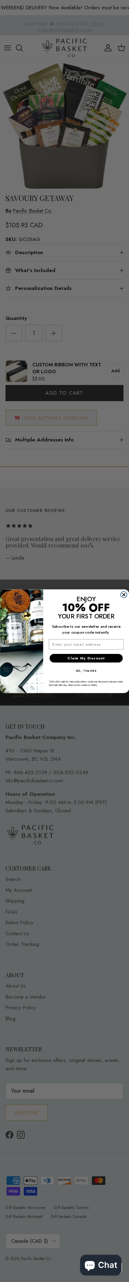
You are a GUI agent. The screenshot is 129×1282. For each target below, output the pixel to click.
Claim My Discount (86, 657)
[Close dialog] (123, 594)
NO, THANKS (86, 671)
